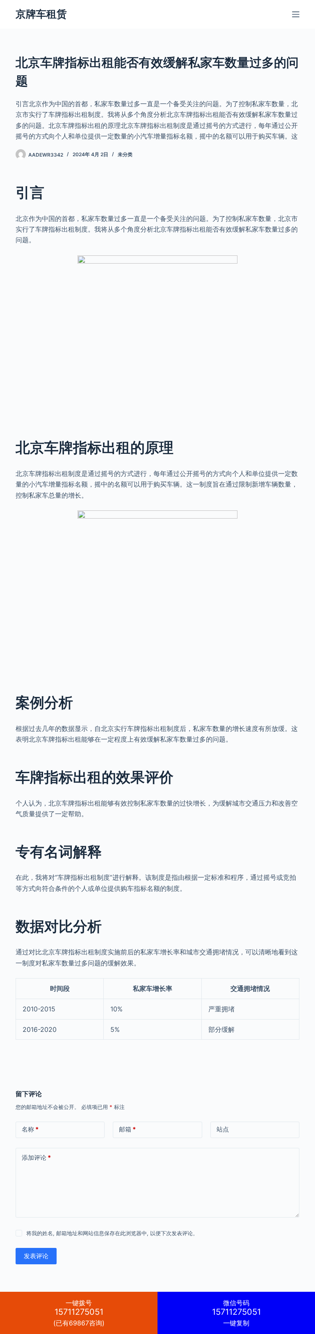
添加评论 (36, 1157)
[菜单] (295, 14)
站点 (223, 1129)
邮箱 (127, 1129)
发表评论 (36, 1256)
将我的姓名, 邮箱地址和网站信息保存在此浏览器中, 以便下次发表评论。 (112, 1233)
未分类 (125, 154)
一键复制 (236, 1313)
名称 (30, 1129)
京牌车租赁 (41, 14)
